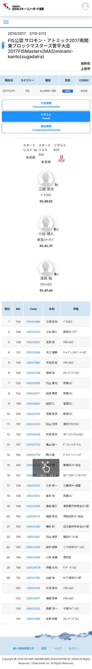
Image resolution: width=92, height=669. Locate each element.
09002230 (33, 608)
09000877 (33, 393)
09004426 (33, 434)
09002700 (33, 444)
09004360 (33, 526)
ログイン (74, 648)
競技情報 (46, 128)
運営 (44, 648)
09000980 (33, 321)
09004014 (33, 516)
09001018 (33, 588)
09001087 (33, 536)
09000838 (33, 352)
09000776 (33, 454)
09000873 (33, 495)
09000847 (33, 598)
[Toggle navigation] (5, 22)
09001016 (33, 485)
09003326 (33, 372)
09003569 (33, 618)
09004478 (33, 567)
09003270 (33, 424)
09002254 (33, 506)
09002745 (33, 413)
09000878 (33, 383)
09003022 (33, 465)
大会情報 (46, 104)
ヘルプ (58, 648)
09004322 (33, 331)
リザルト (46, 116)
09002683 (33, 403)
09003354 (33, 547)
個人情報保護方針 (23, 648)
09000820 (33, 475)
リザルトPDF (60, 147)
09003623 (33, 342)
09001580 (33, 362)
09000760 (33, 577)
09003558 (33, 557)
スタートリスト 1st (30, 147)
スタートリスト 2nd (44, 149)
